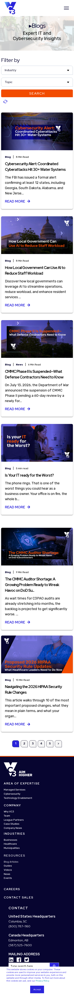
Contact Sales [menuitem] (18, 897)
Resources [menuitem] (14, 856)
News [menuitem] (7, 874)
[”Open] (66, 8)
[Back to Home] (10, 8)
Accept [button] (37, 989)
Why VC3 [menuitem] (9, 811)
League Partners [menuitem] (14, 819)
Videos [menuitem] (8, 869)
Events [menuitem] (8, 878)
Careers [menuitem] (12, 889)
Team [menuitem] (7, 815)
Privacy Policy (42, 980)
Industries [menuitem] (14, 834)
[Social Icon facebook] (17, 959)
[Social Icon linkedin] (11, 959)
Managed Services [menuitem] (14, 789)
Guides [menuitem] (8, 865)
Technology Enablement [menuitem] (18, 798)
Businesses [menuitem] (10, 839)
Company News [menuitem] (13, 828)
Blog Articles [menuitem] (11, 861)
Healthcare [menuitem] (10, 843)
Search (37, 93)
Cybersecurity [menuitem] (12, 793)
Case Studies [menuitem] (11, 823)
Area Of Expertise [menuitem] (22, 783)
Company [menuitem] (12, 805)
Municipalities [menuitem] (12, 848)
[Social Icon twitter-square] (25, 959)
